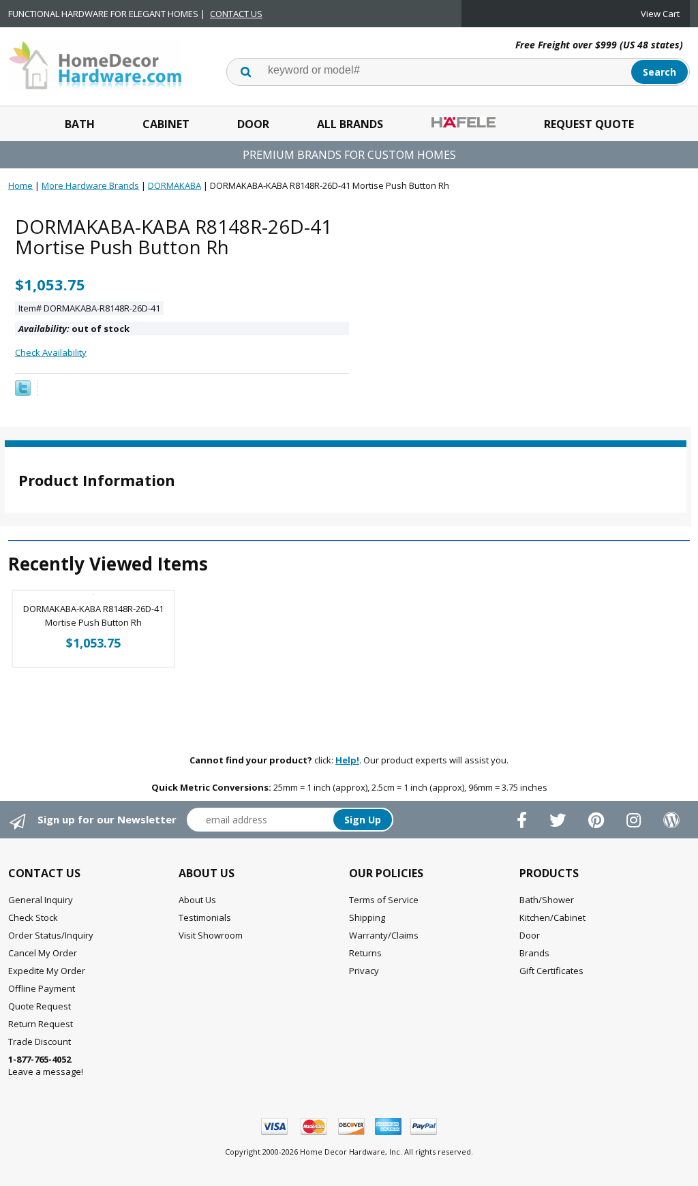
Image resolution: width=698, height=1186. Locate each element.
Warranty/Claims (384, 935)
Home (20, 185)
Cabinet (165, 124)
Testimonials (205, 917)
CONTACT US (236, 13)
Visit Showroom (211, 935)
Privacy (364, 970)
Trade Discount (39, 1041)
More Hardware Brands (90, 185)
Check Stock (33, 917)
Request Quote (589, 124)
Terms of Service (384, 900)
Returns (365, 953)
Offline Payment (41, 988)
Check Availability (51, 352)
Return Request (40, 1024)
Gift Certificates (551, 970)
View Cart (660, 13)
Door (253, 124)
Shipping (367, 917)
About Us (197, 900)
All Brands (350, 124)
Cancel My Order (42, 953)
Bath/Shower (546, 900)
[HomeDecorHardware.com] (95, 64)
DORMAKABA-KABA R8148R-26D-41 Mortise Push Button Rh (93, 615)
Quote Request (39, 1006)
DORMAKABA (174, 185)
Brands (534, 953)
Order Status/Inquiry (50, 935)
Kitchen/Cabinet (552, 917)
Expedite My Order (46, 970)
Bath (80, 124)
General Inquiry (40, 900)
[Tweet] (23, 392)
